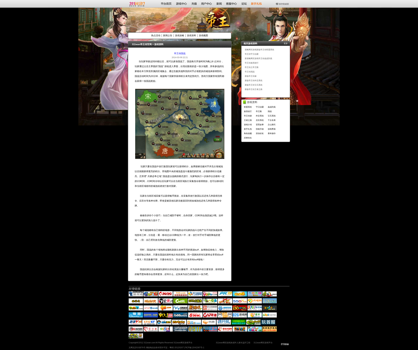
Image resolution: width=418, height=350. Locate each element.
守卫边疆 (260, 107)
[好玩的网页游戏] (195, 317)
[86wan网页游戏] (240, 310)
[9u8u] (210, 296)
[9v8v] (180, 296)
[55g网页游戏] (240, 303)
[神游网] (136, 317)
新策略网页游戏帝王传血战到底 (258, 58)
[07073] (136, 296)
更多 (286, 43)
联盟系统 (248, 107)
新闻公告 (167, 35)
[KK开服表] (255, 331)
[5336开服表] (269, 317)
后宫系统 (260, 120)
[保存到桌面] (282, 3)
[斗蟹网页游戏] (225, 310)
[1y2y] (136, 303)
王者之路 (248, 120)
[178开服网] (269, 303)
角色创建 (248, 133)
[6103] (269, 296)
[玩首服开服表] (268, 324)
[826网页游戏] (240, 317)
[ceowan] (240, 296)
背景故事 (260, 124)
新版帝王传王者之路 (253, 89)
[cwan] (180, 303)
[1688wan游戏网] (180, 317)
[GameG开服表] (151, 296)
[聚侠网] (165, 303)
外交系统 (260, 116)
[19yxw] (255, 296)
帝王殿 (259, 111)
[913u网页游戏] (165, 317)
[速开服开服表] (224, 324)
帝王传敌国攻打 (251, 63)
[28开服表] (194, 324)
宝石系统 (272, 116)
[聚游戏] (195, 310)
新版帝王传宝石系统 (253, 85)
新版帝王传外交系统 (253, 80)
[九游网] (165, 310)
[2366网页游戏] (269, 310)
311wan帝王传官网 (142, 44)
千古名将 (272, 120)
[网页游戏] (255, 310)
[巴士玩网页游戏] (210, 310)
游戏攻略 (179, 35)
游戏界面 (272, 129)
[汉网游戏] (180, 310)
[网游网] (225, 317)
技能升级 (260, 129)
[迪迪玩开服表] (238, 324)
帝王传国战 (179, 53)
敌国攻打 (248, 111)
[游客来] (255, 317)
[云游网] (135, 324)
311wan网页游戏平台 (263, 343)
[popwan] (151, 303)
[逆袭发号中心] (210, 317)
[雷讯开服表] (225, 331)
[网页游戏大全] (151, 317)
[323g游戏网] (136, 331)
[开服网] (255, 303)
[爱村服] (151, 331)
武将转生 (248, 138)
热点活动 (155, 35)
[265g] (165, 296)
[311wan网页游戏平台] (137, 3)
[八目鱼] (210, 303)
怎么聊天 (272, 124)
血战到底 (272, 107)
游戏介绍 (248, 124)
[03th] (195, 303)
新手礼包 (248, 129)
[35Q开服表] (179, 324)
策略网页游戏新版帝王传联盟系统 (259, 50)
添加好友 (260, 133)
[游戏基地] (164, 324)
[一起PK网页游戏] (225, 303)
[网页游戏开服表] (151, 310)
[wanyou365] (195, 296)
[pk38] (225, 296)
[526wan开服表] (210, 331)
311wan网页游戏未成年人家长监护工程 (233, 343)
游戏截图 (203, 35)
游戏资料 (191, 35)
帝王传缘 (248, 116)
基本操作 (272, 133)
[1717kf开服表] (149, 324)
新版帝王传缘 (251, 76)
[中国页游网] (240, 331)
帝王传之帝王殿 (251, 67)
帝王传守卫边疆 (251, 54)
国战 (270, 111)
